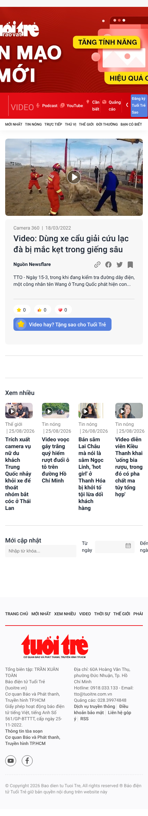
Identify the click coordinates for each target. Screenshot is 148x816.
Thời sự (102, 613)
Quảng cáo (115, 106)
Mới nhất (13, 124)
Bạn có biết (131, 124)
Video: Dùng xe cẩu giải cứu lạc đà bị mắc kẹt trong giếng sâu (71, 244)
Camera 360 (26, 228)
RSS (85, 719)
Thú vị (70, 124)
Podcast (49, 105)
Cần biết (95, 106)
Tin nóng (33, 124)
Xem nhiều (19, 393)
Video (85, 613)
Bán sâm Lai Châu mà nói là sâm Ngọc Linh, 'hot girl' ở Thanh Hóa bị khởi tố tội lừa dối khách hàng (91, 473)
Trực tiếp (53, 124)
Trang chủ (16, 613)
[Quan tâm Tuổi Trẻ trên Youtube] (10, 760)
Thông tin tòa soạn (24, 731)
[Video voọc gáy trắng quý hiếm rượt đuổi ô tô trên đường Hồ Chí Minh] (56, 410)
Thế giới (86, 124)
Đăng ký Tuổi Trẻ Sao (139, 105)
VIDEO (22, 107)
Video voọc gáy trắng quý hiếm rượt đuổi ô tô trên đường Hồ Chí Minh (56, 460)
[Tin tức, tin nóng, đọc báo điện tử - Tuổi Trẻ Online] (7, 105)
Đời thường (107, 124)
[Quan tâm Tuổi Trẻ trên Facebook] (27, 760)
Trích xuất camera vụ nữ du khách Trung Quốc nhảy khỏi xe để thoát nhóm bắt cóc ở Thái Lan (18, 473)
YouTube (75, 105)
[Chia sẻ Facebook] (108, 264)
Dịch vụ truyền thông (94, 706)
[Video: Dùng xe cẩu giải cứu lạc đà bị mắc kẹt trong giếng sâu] (74, 177)
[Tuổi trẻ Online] (55, 646)
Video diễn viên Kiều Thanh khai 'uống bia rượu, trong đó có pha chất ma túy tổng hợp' (129, 467)
